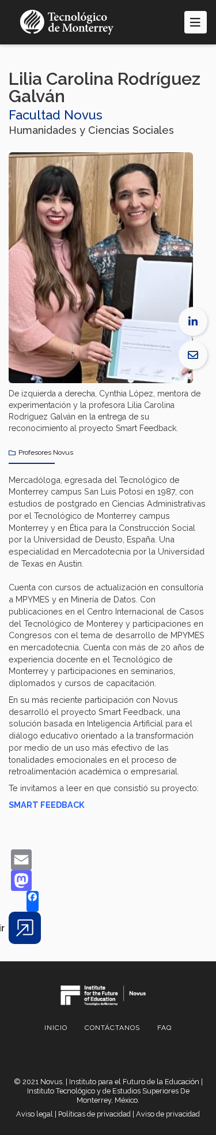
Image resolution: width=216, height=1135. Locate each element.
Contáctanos (112, 1028)
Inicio (55, 1028)
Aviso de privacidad (168, 1114)
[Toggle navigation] (195, 22)
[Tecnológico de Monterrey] (66, 22)
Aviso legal (34, 1114)
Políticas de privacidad (94, 1114)
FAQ (164, 1028)
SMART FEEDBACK (47, 805)
